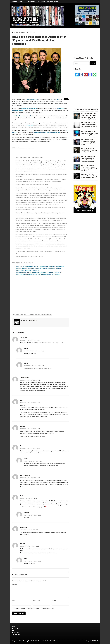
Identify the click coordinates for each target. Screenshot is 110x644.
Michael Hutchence (46, 314)
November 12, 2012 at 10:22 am (28, 380)
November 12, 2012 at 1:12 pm (32, 365)
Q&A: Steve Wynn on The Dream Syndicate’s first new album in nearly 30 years (89, 133)
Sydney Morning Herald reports (23, 115)
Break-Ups (15, 32)
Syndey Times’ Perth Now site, (29, 108)
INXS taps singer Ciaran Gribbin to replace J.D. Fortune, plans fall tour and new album (38, 268)
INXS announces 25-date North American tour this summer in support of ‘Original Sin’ (39, 272)
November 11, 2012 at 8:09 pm (28, 340)
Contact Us (22, 1)
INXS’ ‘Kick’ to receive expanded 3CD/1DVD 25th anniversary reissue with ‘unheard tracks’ (40, 266)
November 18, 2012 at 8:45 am (28, 428)
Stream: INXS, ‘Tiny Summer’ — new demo (27, 270)
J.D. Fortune (31, 314)
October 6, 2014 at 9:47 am (31, 461)
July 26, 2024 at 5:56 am (30, 561)
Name (13, 600)
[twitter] (77, 74)
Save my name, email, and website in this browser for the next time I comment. (34, 608)
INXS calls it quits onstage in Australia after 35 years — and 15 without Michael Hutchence (39, 40)
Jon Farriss (38, 314)
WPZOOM (95, 641)
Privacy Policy (31, 1)
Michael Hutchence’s (32, 99)
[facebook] (81, 74)
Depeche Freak (25, 475)
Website (54, 600)
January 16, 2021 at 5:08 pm (27, 529)
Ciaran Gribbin (60, 108)
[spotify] (94, 74)
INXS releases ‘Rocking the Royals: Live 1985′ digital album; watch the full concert (38, 274)
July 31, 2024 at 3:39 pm (30, 515)
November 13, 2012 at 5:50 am (28, 402)
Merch (14, 630)
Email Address (36, 600)
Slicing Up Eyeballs (31, 320)
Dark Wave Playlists (52, 1)
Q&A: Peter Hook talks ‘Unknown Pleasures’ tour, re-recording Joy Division (89, 175)
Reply (38, 340)
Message (14, 584)
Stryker (26, 513)
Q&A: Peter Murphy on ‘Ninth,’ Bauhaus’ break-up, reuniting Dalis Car (89, 150)
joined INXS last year (17, 110)
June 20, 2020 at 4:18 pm (26, 498)
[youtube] (86, 74)
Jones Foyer (24, 377)
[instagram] (90, 74)
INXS (58, 99)
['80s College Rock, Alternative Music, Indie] (38, 15)
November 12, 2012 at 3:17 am (32, 351)
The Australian (29, 125)
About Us (14, 1)
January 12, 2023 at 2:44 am (27, 546)
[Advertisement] (86, 41)
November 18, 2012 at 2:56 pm (28, 448)
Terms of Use (41, 1)
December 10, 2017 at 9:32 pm (28, 477)
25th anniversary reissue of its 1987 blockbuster (46, 132)
